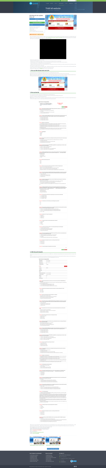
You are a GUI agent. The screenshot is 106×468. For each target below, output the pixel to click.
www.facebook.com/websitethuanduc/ (38, 432)
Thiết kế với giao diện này (37, 22)
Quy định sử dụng (48, 458)
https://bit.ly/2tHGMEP (36, 433)
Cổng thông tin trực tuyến (33, 457)
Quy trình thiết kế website (49, 456)
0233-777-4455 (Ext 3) (64, 0)
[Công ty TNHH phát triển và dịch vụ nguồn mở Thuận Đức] (33, 3)
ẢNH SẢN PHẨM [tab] (40, 34)
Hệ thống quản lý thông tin (33, 456)
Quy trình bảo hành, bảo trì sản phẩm (51, 457)
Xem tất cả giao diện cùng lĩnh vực (53, 448)
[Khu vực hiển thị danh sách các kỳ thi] (61, 22)
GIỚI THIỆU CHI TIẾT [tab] (33, 34)
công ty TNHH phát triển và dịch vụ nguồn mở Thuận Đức (54, 37)
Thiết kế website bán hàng (33, 458)
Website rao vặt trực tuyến (33, 461)
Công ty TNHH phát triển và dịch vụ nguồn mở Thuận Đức (43, 466)
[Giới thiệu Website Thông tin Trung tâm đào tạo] (37, 440)
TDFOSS (41, 68)
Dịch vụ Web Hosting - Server (50, 461)
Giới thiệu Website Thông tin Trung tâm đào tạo (37, 445)
